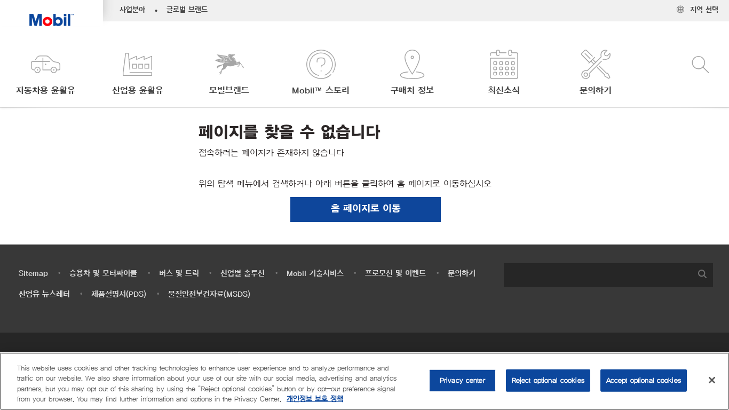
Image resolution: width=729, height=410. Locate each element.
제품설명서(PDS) (118, 294)
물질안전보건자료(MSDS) (209, 294)
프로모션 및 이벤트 (395, 274)
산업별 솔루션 (242, 274)
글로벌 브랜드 (187, 10)
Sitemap (33, 274)
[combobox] (608, 275)
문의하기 (462, 274)
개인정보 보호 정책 (315, 399)
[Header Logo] (51, 13)
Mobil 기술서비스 (315, 274)
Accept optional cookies (643, 380)
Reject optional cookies (548, 380)
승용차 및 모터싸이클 (103, 274)
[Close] (712, 380)
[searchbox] (598, 275)
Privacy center (462, 380)
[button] (46, 73)
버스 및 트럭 (179, 274)
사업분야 (132, 10)
